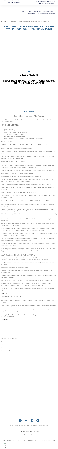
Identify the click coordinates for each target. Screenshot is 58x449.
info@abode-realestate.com (30, 435)
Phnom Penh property (6, 348)
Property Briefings (37, 11)
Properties (8, 21)
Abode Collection (31, 13)
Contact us (3, 342)
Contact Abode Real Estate (48, 11)
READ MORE (4, 293)
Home (2, 21)
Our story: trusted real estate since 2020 (46, 13)
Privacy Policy (21, 440)
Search (23, 11)
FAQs (2, 345)
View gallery (29, 74)
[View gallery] (29, 72)
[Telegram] (37, 420)
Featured (29, 11)
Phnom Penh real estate (7, 351)
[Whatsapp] (32, 420)
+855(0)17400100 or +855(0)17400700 (30, 431)
